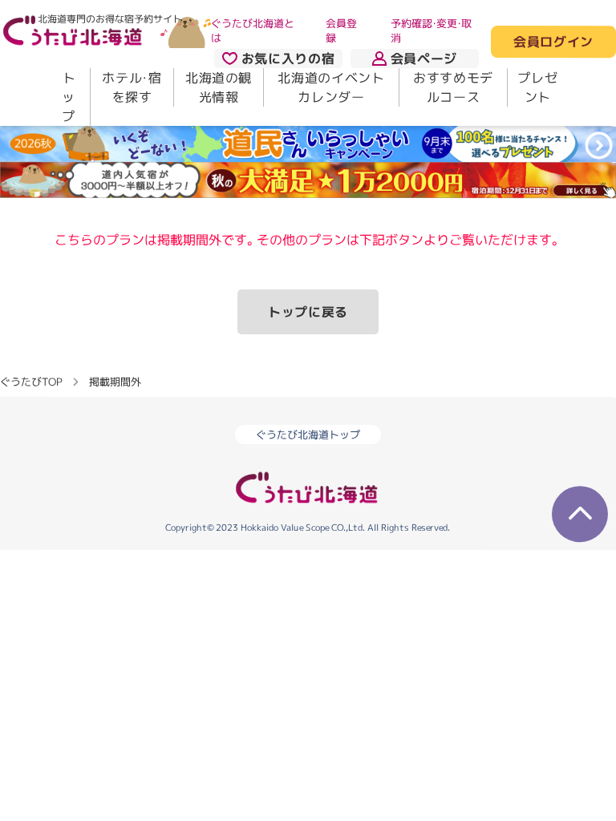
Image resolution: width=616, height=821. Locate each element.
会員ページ (424, 58)
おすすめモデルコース (453, 87)
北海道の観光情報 (218, 87)
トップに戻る (308, 312)
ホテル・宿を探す (131, 87)
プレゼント (537, 87)
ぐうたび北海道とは (252, 30)
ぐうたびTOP (31, 381)
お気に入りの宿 (287, 58)
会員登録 (341, 30)
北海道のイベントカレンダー (331, 87)
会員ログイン (553, 42)
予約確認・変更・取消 (431, 30)
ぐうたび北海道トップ (308, 434)
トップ (68, 97)
